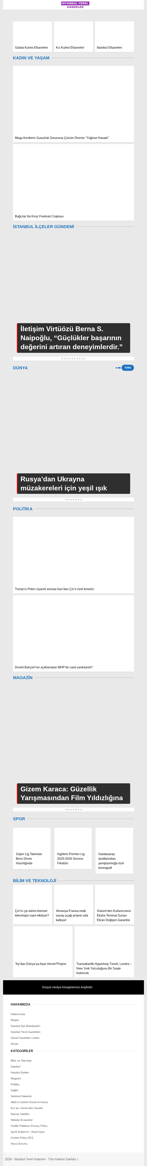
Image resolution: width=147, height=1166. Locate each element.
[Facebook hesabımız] (24, 1160)
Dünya (10, 85)
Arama (108, 18)
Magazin (11, 47)
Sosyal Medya (15, 70)
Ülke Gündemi (15, 39)
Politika (11, 54)
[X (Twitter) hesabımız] (47, 1160)
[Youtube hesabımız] (94, 1160)
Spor (9, 78)
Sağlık (10, 62)
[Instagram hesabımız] (70, 1160)
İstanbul (12, 31)
